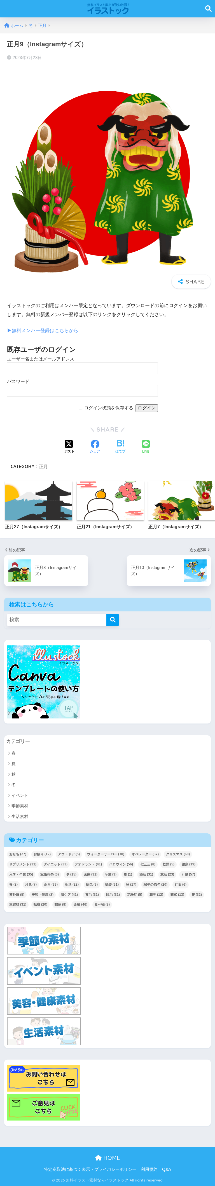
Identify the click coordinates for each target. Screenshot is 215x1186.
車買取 (17, 904)
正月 (43, 466)
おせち (17, 854)
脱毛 (113, 895)
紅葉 (180, 884)
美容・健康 (42, 895)
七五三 (147, 864)
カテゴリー (18, 741)
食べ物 (102, 904)
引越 (188, 874)
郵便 (60, 904)
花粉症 (134, 895)
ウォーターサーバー (105, 854)
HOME (111, 1157)
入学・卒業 (21, 874)
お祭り (42, 854)
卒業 (110, 874)
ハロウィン (121, 864)
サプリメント (22, 864)
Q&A (166, 1169)
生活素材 (19, 816)
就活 (167, 874)
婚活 (146, 874)
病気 (92, 884)
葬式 (177, 895)
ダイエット (55, 864)
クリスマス (178, 854)
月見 (31, 884)
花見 (156, 895)
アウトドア (69, 854)
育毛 (92, 895)
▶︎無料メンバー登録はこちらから (42, 330)
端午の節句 (155, 884)
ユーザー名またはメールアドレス (40, 359)
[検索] (112, 620)
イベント (19, 795)
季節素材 (19, 805)
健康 (188, 864)
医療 (90, 874)
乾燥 (168, 864)
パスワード (18, 381)
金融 (80, 904)
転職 (40, 904)
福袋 (112, 884)
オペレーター (145, 854)
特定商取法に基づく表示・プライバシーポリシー (90, 1169)
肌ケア (69, 895)
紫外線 (16, 895)
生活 (72, 884)
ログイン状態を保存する (108, 407)
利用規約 (149, 1169)
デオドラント (88, 864)
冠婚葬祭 (49, 874)
